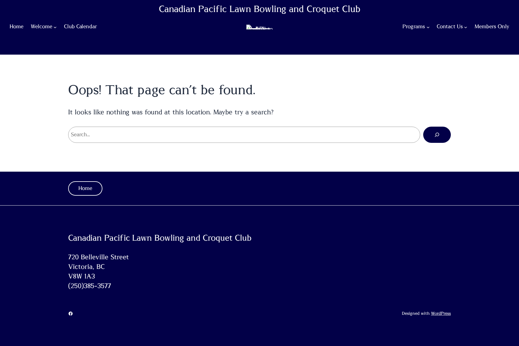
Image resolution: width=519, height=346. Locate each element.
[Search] (437, 135)
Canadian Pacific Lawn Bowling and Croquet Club (259, 9)
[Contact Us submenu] (465, 27)
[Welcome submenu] (55, 27)
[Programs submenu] (428, 27)
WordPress (441, 313)
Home (85, 188)
